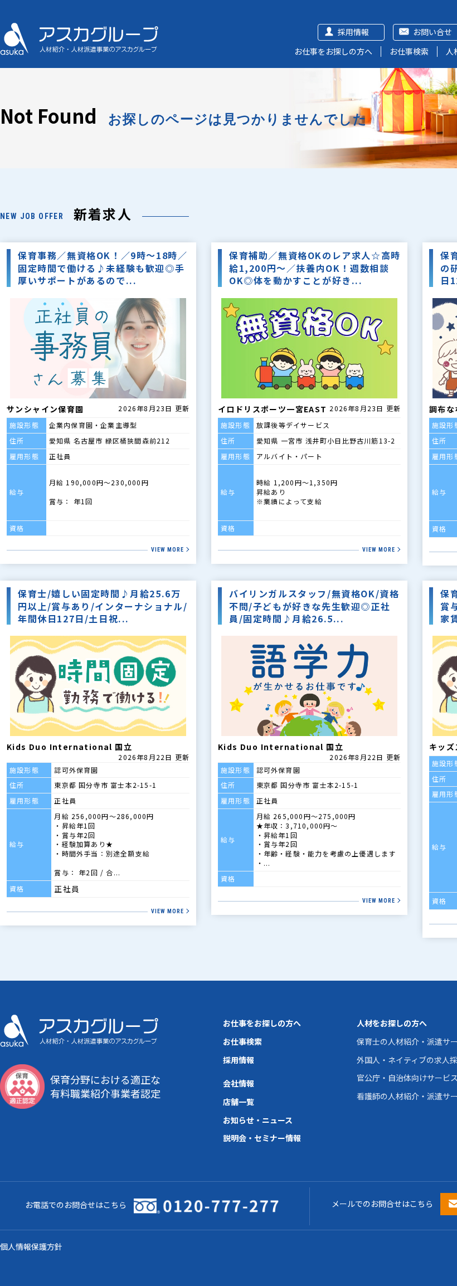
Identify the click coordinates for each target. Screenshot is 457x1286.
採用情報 (353, 31)
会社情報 (238, 1083)
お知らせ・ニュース (258, 1120)
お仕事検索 (409, 51)
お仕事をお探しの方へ (333, 51)
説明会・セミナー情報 (262, 1137)
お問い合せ (432, 31)
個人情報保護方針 (31, 1246)
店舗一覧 (238, 1101)
